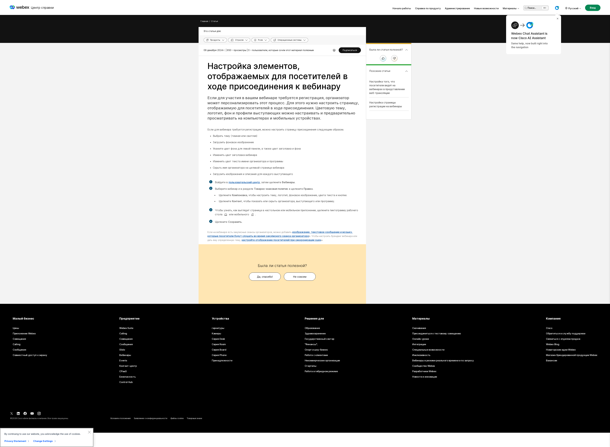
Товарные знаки (194, 418)
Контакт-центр (128, 366)
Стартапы (310, 366)
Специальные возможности (428, 350)
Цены (16, 328)
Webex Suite (126, 328)
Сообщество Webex (423, 366)
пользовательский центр (244, 182)
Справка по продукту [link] (428, 8)
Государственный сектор (319, 339)
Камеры (216, 333)
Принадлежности (222, 360)
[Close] (89, 432)
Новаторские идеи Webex (561, 350)
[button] (557, 8)
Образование (312, 328)
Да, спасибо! (265, 276)
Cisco (549, 328)
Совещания (19, 339)
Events (123, 360)
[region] (46, 437)
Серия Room (219, 344)
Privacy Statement (15, 441)
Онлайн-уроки (420, 339)
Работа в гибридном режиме (321, 371)
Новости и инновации (424, 377)
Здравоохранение (315, 333)
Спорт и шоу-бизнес (316, 350)
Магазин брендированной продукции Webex (571, 355)
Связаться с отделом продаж (563, 339)
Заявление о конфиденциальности (150, 418)
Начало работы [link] (402, 8)
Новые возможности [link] (486, 8)
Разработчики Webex (424, 371)
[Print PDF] (334, 50)
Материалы (510, 8)
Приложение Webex (24, 333)
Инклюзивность (421, 355)
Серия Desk (218, 339)
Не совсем (299, 276)
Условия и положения (120, 418)
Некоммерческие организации (322, 360)
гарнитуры (218, 328)
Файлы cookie (177, 418)
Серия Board (219, 350)
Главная (204, 21)
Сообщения (19, 350)
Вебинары (125, 355)
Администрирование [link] (457, 8)
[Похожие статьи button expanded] (406, 71)
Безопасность (127, 377)
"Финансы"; (311, 344)
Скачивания (419, 328)
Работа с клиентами (316, 355)
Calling (16, 344)
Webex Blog (552, 344)
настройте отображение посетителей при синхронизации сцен (281, 240)
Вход (593, 7)
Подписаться (350, 50)
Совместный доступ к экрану (30, 355)
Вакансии (551, 360)
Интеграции (419, 344)
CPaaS (123, 371)
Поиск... (532, 8)
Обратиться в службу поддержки (565, 333)
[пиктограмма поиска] (526, 8)
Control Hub (126, 382)
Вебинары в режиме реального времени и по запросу (443, 360)
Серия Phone (219, 355)
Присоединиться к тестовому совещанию (436, 333)
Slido (122, 350)
